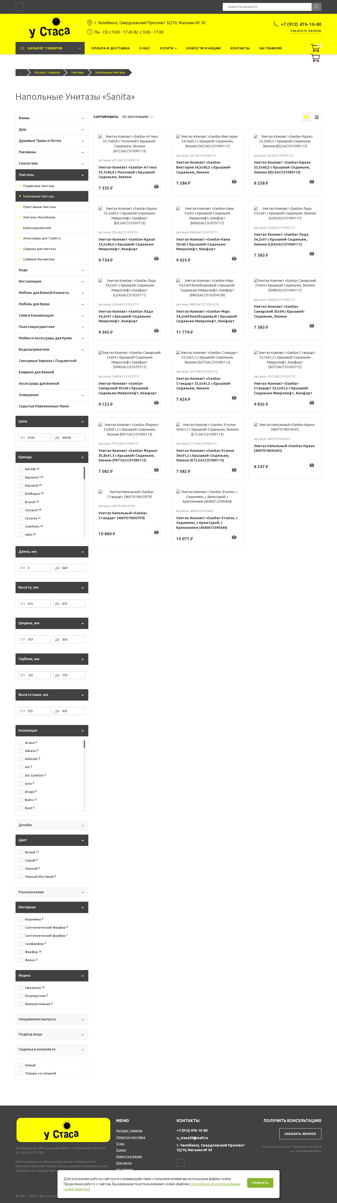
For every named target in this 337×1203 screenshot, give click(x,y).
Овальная (35, 987)
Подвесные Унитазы (39, 186)
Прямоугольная (39, 1004)
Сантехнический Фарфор (46, 927)
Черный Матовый (40, 876)
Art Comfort (35, 775)
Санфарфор (35, 943)
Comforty (34, 526)
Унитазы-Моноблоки (39, 217)
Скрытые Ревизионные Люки (44, 406)
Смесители (28, 163)
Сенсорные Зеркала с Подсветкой (47, 361)
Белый (32, 852)
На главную (124, 1169)
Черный (32, 868)
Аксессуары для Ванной (39, 383)
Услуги (121, 1150)
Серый (31, 860)
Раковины (27, 152)
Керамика (34, 919)
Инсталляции (30, 281)
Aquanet (34, 477)
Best (29, 808)
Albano (31, 750)
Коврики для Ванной (36, 372)
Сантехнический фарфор (46, 935)
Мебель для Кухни (34, 304)
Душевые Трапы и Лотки (40, 141)
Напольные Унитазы (38, 196)
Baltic (31, 800)
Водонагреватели (34, 349)
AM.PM (32, 469)
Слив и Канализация (36, 315)
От (22, 437)
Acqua (31, 742)
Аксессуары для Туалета (42, 238)
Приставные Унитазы (39, 207)
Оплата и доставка (130, 1137)
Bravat (32, 502)
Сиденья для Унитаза (39, 248)
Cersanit (33, 510)
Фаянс (31, 960)
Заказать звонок (305, 31)
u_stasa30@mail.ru (192, 1138)
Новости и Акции (129, 1156)
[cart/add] (156, 186)
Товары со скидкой (40, 1073)
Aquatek (33, 485)
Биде (23, 270)
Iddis (30, 534)
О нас (120, 1143)
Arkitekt (32, 759)
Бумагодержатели (37, 227)
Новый (30, 1065)
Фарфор (33, 952)
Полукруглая (36, 995)
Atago (31, 791)
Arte (29, 783)
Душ (22, 129)
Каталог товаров (47, 72)
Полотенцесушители (37, 327)
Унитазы (77, 72)
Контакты (124, 1163)
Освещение (28, 395)
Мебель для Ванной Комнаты (44, 293)
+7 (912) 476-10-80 (301, 24)
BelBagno (34, 493)
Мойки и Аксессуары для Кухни (45, 338)
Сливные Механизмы (39, 259)
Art (28, 767)
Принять (260, 1183)
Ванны (24, 118)
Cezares (33, 518)
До (57, 437)
